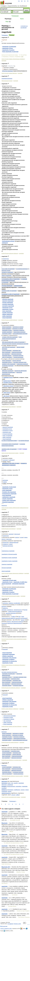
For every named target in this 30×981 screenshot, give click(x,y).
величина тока (17, 350)
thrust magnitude (7, 724)
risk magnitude (6, 678)
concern (23, 789)
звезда (22, 619)
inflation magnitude (7, 656)
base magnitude (6, 352)
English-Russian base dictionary (9, 406)
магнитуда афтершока (21, 370)
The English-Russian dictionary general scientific (12, 776)
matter (13, 616)
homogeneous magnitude (9, 493)
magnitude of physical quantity (9, 554)
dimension (4, 784)
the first (25, 609)
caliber (17, 794)
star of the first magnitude (8, 347)
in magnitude (5, 282)
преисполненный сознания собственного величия (15, 343)
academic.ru (6, 2)
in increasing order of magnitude (11, 279)
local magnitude (6, 495)
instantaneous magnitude (8, 550)
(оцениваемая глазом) (8, 241)
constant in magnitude (7, 272)
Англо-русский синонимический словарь (11, 797)
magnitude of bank (8, 717)
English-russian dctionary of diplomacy (10, 708)
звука (10, 544)
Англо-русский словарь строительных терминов (13, 59)
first (19, 616)
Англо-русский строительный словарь (11, 596)
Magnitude (4, 823)
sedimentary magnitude (8, 497)
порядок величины (18, 357)
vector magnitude (6, 360)
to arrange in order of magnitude (10, 294)
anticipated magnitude (18, 583)
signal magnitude (6, 571)
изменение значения (22, 364)
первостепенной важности (15, 611)
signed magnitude (6, 327)
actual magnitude (6, 583)
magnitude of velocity (8, 719)
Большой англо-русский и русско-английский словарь (14, 639)
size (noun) (6, 396)
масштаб (5, 649)
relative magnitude (7, 314)
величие (18, 618)
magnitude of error (7, 307)
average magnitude (7, 302)
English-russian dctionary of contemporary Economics (13, 665)
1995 (22, 56)
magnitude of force (7, 48)
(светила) (5, 242)
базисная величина (17, 352)
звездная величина (16, 353)
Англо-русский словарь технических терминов (12, 573)
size (12, 783)
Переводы (8, 18)
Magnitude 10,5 (6, 867)
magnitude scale (7, 432)
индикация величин (18, 355)
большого (4, 606)
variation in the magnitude (8, 364)
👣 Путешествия (3, 926)
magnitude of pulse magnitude (9, 557)
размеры (11, 603)
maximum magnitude (7, 564)
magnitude (4, 60)
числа (21, 537)
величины (17, 534)
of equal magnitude (7, 285)
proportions (18, 786)
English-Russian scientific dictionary (9, 320)
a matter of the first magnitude (9, 337)
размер (5, 481)
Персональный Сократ (7, 80)
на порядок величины (22, 268)
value (9, 783)
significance (17, 789)
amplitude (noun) (8, 377)
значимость (10, 609)
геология (4, 623)
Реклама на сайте (17, 923)
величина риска (15, 678)
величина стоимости (19, 330)
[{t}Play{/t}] (8, 37)
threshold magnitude (8, 502)
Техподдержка (10, 923)
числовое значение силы (19, 362)
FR (27, 1)
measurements (11, 786)
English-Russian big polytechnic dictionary (11, 687)
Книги (22, 18)
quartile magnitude (7, 312)
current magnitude (6, 350)
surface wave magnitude (9, 500)
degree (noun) (7, 380)
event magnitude (7, 490)
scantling (4, 788)
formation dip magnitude (9, 492)
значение (5, 460)
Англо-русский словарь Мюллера (9, 73)
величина (5, 480)
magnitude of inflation (8, 659)
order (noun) (6, 392)
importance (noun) (8, 386)
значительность (18, 609)
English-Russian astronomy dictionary (10, 253)
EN (19, 1)
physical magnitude (6, 567)
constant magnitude (7, 304)
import (27, 789)
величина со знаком (18, 327)
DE (22, 1)
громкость (5, 544)
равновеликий (18, 285)
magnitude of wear (7, 488)
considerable (17, 603)
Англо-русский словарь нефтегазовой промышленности (15, 507)
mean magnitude (6, 311)
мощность (4, 505)
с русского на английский (24, 26)
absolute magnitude (7, 299)
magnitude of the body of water (10, 463)
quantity (16, 783)
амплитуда (6, 258)
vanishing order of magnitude (9, 290)
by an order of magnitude (8, 268)
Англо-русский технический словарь (10, 453)
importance (10, 789)
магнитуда (5, 542)
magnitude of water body (9, 487)
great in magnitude (6, 275)
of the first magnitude (7, 71)
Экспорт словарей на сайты (6, 928)
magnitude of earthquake (9, 46)
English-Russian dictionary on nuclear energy (11, 760)
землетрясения (13, 542)
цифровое (11, 460)
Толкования (15, 16)
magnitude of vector (7, 309)
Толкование (5, 35)
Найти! (26, 10)
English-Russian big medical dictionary (10, 742)
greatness (9, 784)
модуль (17, 537)
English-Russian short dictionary (9, 528)
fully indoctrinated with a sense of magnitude (13, 342)
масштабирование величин (20, 333)
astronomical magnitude (9, 715)
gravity (9, 791)
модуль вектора (17, 360)
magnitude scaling (6, 333)
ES (25, 1)
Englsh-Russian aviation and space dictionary (12, 726)
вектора (8, 539)
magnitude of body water (9, 580)
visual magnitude (7, 317)
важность (5, 608)
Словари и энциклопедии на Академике (13, 6)
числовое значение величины (9, 672)
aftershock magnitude (7, 370)
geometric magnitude (8, 306)
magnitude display (6, 355)
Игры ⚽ (8, 21)
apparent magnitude (7, 300)
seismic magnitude (7, 498)
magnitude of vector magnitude (9, 561)
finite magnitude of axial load (10, 51)
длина (25, 537)
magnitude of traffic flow (20, 582)
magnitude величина (7, 78)
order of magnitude (7, 357)
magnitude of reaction (8, 50)
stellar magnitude (7, 316)
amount (13, 794)
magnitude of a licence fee (9, 661)
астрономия (24, 618)
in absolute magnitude (7, 365)
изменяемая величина (19, 332)
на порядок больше (24, 440)
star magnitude (6, 353)
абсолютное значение (17, 621)
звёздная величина (8, 545)
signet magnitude (6, 328)
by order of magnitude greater (9, 440)
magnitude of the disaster (9, 657)
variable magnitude (7, 332)
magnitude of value (7, 330)
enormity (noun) (7, 382)
